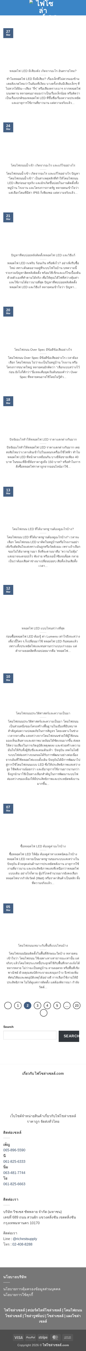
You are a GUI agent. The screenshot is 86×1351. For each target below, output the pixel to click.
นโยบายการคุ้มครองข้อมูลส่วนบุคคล (31, 1289)
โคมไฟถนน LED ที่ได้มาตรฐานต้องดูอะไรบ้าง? (43, 529)
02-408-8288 (22, 1244)
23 (77, 1005)
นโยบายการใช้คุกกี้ (18, 1295)
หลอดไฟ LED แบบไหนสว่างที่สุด (43, 628)
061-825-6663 (14, 1184)
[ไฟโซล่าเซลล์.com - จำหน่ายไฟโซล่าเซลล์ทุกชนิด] (43, 7)
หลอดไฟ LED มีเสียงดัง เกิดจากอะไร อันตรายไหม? (43, 71)
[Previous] (8, 1005)
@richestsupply (25, 1239)
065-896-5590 (14, 1150)
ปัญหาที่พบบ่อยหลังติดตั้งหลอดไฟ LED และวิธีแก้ (43, 255)
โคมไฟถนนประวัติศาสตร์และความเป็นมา (43, 713)
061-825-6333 (14, 1161)
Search (8, 1026)
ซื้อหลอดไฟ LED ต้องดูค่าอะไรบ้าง (43, 846)
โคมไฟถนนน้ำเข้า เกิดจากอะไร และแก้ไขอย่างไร (43, 165)
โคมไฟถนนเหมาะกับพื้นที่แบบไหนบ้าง (43, 945)
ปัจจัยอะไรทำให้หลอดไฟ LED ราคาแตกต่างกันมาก (43, 439)
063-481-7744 (14, 1173)
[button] (6, 7)
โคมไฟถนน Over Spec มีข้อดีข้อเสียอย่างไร (43, 349)
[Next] (43, 1013)
